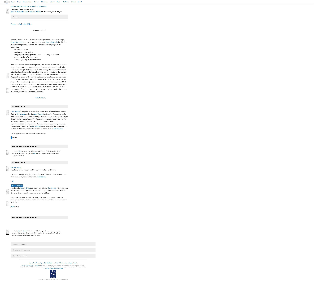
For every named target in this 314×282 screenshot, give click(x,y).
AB (12, 206)
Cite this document (41, 6)
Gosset (13, 24)
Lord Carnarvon (17, 185)
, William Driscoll (19, 12)
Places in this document (20, 256)
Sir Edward (52, 188)
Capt (23, 188)
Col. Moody (21, 114)
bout (19, 1)
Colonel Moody (52, 42)
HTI (12, 181)
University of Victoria (71, 263)
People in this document (20, 244)
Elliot (19, 151)
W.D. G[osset (40, 98)
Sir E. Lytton (15, 111)
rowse (36, 1)
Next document (31, 6)
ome (13, 1)
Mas (58, 1)
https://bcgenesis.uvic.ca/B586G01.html (53, 268)
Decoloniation (27, 1)
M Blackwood (16, 167)
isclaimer (66, 1)
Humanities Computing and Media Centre (41, 263)
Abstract (16, 17)
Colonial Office (35, 12)
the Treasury (58, 129)
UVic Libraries (60, 263)
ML (12, 6)
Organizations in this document (22, 250)
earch (80, 1)
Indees (52, 1)
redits (73, 1)
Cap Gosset (38, 114)
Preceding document (20, 6)
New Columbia (16, 42)
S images (44, 1)
